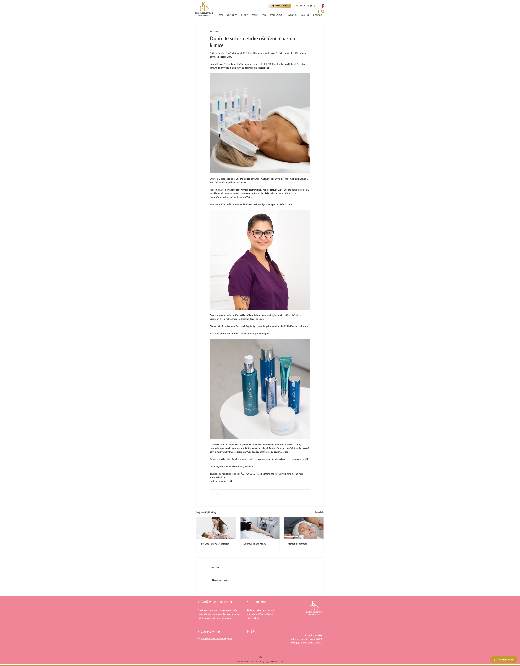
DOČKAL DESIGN (277, 662)
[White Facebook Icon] (248, 631)
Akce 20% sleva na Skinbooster (214, 543)
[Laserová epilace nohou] (260, 528)
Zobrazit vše (319, 512)
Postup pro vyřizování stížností (306, 642)
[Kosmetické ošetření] (304, 528)
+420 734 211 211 (210, 632)
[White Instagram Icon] (253, 631)
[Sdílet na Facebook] (211, 494)
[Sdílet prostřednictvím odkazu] (218, 494)
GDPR (319, 639)
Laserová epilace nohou (255, 543)
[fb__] (318, 11)
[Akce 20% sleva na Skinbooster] (216, 528)
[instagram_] (322, 11)
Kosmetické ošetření (297, 543)
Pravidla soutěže (313, 635)
